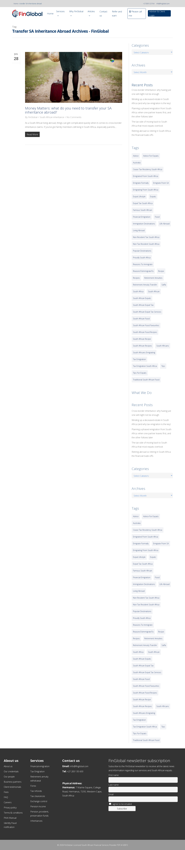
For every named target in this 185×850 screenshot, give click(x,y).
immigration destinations (144, 223)
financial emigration (141, 217)
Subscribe (122, 808)
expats (153, 196)
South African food (141, 318)
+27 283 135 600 (75, 771)
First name (113, 775)
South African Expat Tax (143, 305)
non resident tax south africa (146, 237)
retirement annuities (153, 278)
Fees (6, 792)
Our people (9, 776)
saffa (164, 284)
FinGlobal (32, 117)
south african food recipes (145, 332)
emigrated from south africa (145, 176)
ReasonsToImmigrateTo (143, 271)
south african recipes (142, 345)
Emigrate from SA (161, 183)
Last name (113, 784)
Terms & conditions (13, 812)
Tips (163, 366)
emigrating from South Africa (145, 189)
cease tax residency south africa (147, 169)
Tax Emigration (37, 771)
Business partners (12, 781)
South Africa (138, 291)
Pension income (38, 806)
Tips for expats (139, 373)
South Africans (162, 345)
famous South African (142, 210)
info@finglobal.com (163, 3)
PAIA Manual (10, 817)
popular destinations (142, 250)
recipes (136, 278)
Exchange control (38, 801)
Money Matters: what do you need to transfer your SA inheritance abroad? (68, 110)
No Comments (73, 117)
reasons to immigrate (142, 264)
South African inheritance (52, 117)
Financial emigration (39, 766)
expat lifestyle (139, 196)
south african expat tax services (147, 312)
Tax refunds (36, 790)
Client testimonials (12, 786)
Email (110, 794)
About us (8, 766)
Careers (8, 802)
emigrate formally (141, 183)
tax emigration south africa (145, 366)
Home (16, 3)
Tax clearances (37, 796)
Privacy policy (10, 807)
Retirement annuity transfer (145, 284)
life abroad (165, 223)
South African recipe (142, 339)
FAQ (6, 797)
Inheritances (36, 820)
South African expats (142, 298)
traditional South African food (146, 379)
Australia (136, 162)
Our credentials (11, 771)
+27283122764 (148, 3)
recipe (161, 271)
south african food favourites (146, 325)
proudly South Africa (141, 257)
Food (157, 217)
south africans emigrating (144, 352)
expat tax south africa (142, 203)
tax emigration (139, 359)
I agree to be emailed (121, 804)
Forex (33, 785)
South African (154, 291)
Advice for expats (151, 156)
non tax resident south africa (146, 244)
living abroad (139, 230)
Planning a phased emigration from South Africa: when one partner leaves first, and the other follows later (151, 112)
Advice (136, 156)
